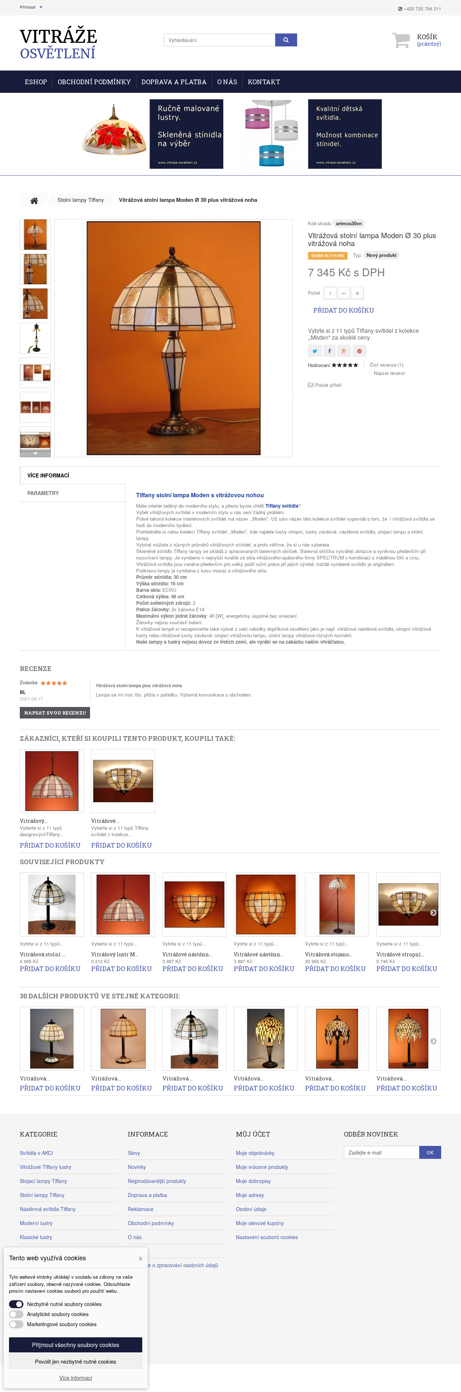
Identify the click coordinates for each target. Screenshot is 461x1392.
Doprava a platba (147, 1194)
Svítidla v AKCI (36, 1152)
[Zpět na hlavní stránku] (34, 199)
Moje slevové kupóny (260, 1222)
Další (35, 453)
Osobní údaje (251, 1208)
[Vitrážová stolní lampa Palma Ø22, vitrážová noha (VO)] (266, 1039)
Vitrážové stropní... (400, 954)
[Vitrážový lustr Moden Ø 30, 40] (52, 781)
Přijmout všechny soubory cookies (75, 1345)
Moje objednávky (255, 1152)
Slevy (134, 1152)
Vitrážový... (33, 820)
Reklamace (140, 1208)
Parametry (43, 493)
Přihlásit (27, 7)
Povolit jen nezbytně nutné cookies (75, 1361)
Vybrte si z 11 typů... (42, 943)
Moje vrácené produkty (262, 1166)
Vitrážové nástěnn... (187, 954)
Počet (314, 292)
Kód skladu (319, 223)
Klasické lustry (36, 1237)
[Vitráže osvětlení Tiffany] (58, 42)
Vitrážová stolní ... (42, 954)
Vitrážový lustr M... (114, 954)
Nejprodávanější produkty (157, 1180)
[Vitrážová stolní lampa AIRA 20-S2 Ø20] (52, 1039)
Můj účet (253, 1134)
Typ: (357, 254)
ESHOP (36, 81)
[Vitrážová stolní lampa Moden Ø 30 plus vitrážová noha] (174, 338)
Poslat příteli (328, 385)
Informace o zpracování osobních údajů (173, 1265)
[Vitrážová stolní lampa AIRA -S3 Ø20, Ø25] (123, 1039)
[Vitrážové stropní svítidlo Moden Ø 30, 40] (123, 781)
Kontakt (264, 81)
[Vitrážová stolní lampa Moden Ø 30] (194, 1039)
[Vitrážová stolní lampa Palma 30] (408, 1039)
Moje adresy (250, 1194)
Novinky (137, 1166)
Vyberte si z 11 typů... (114, 943)
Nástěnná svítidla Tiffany (48, 1208)
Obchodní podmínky (94, 81)
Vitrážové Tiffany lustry (45, 1166)
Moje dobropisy (253, 1180)
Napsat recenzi (389, 373)
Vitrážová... (35, 1078)
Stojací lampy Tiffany (43, 1180)
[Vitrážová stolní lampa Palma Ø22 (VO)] (337, 1039)
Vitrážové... (105, 820)
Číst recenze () (386, 365)
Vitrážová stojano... (328, 954)
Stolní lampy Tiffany (42, 1194)
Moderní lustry (36, 1222)
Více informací (48, 475)
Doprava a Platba (174, 81)
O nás (227, 81)
